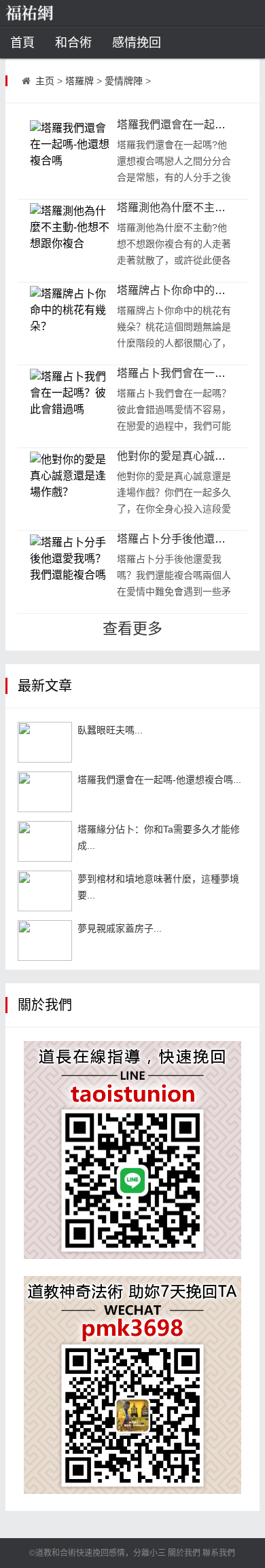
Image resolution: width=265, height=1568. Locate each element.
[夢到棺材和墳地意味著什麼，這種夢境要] (45, 891)
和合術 (73, 43)
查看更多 (132, 628)
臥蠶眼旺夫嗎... (110, 730)
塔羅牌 (79, 80)
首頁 (22, 43)
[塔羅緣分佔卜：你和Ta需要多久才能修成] (45, 841)
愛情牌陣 (124, 80)
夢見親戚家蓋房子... (119, 928)
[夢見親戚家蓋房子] (45, 940)
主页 (44, 80)
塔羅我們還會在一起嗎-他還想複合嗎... (159, 779)
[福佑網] (50, 13)
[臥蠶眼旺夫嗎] (45, 742)
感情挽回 (136, 43)
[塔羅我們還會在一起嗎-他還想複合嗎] (45, 791)
